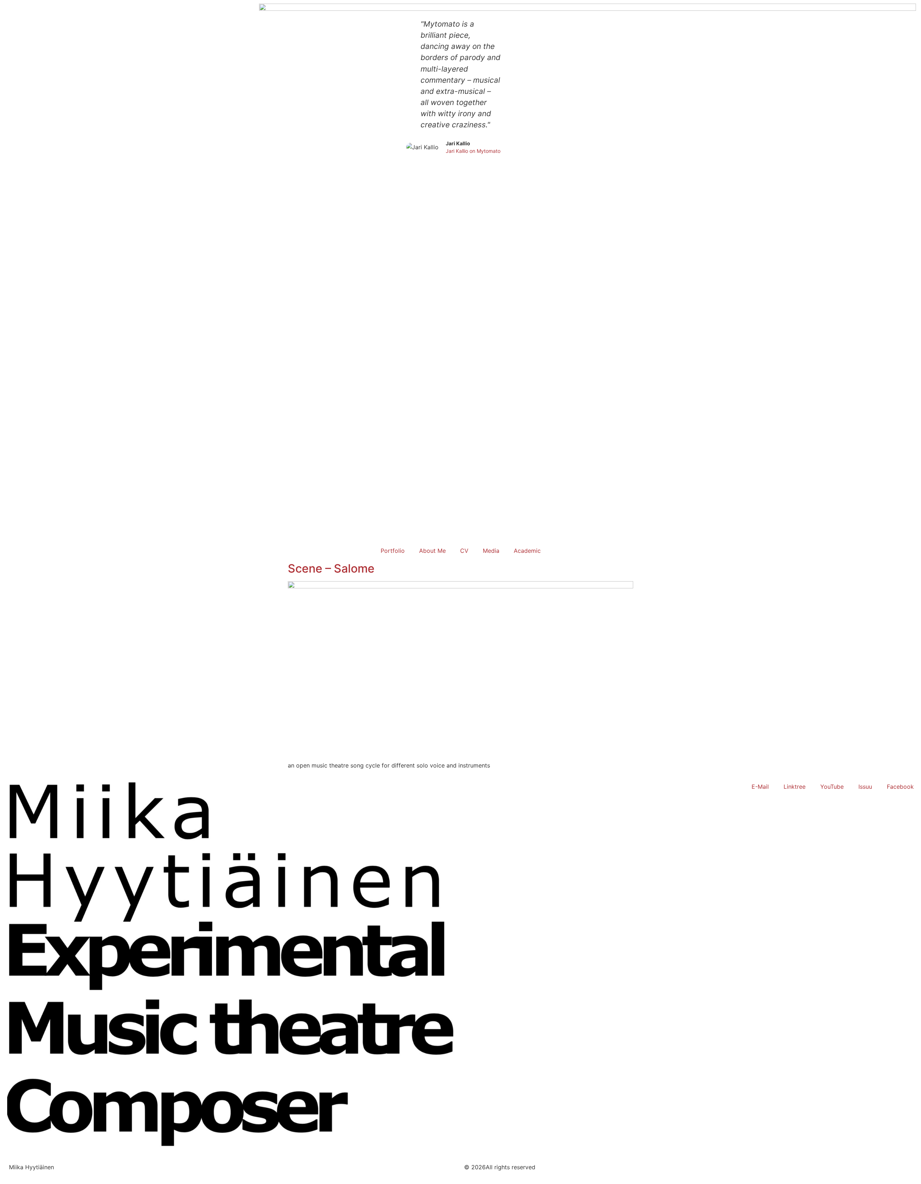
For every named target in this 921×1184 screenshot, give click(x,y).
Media (491, 550)
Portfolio (393, 550)
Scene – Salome (331, 568)
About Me (432, 550)
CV (464, 550)
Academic (527, 550)
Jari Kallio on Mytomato (473, 151)
